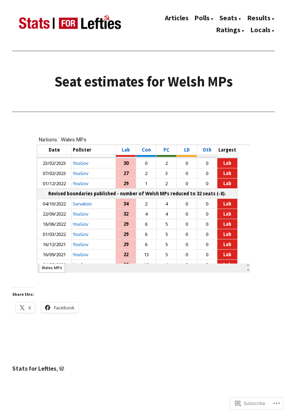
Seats (228, 18)
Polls (202, 18)
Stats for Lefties (34, 368)
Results (259, 18)
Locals (260, 30)
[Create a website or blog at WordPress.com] (61, 368)
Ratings (228, 30)
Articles (177, 18)
